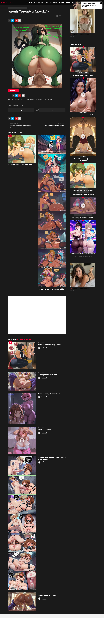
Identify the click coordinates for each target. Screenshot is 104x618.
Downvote (52, 110)
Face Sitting (25, 99)
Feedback (93, 616)
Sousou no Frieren (83, 192)
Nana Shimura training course (49, 345)
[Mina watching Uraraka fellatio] (22, 408)
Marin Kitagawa (83, 189)
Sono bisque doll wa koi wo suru (83, 190)
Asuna (73, 253)
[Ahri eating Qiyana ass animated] (83, 205)
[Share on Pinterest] (16, 20)
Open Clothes (43, 99)
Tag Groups (53, 2)
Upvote (21, 110)
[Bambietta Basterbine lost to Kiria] (52, 211)
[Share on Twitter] (12, 20)
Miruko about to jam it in (47, 595)
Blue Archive (80, 253)
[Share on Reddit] (9, 20)
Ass (10, 99)
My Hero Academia (24, 339)
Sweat (51, 99)
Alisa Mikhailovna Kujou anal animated (83, 160)
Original (83, 156)
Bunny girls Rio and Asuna (83, 256)
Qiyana (89, 215)
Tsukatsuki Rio (90, 253)
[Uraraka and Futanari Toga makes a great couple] (22, 523)
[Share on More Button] (19, 20)
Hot (10, 342)
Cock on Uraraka (44, 430)
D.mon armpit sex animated (83, 115)
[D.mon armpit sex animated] (83, 95)
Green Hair (34, 99)
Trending (10, 135)
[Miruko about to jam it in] (22, 601)
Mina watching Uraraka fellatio (49, 394)
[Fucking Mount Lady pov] (22, 381)
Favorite (61, 2)
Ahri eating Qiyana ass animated (83, 218)
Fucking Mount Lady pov (47, 375)
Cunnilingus (16, 99)
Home (30, 2)
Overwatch (83, 112)
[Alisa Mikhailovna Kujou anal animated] (83, 136)
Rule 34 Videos (70, 2)
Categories (44, 2)
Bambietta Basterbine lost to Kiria (51, 289)
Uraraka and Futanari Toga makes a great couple (52, 458)
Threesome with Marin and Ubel (20, 164)
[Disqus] (37, 315)
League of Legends (80, 215)
